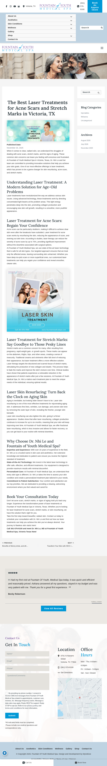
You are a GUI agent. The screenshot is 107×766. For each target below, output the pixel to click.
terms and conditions (13, 708)
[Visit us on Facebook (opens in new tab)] (6, 6)
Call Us (28, 762)
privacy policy (32, 706)
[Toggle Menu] (71, 17)
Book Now (82, 762)
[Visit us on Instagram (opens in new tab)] (10, 6)
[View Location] (24, 6)
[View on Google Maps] (80, 698)
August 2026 (85, 140)
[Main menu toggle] (102, 48)
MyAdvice (86, 754)
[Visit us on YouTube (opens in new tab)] (15, 6)
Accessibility (36, 759)
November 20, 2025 (15, 148)
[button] (95, 6)
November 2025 (87, 148)
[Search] (102, 28)
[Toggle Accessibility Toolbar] (4, 753)
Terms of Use (61, 759)
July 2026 (84, 144)
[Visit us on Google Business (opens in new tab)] (19, 6)
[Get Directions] (65, 672)
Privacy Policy (49, 759)
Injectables (85, 113)
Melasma (84, 117)
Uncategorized (86, 120)
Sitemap (72, 759)
